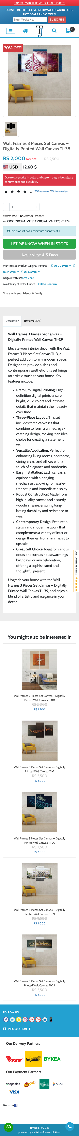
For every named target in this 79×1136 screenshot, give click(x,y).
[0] (68, 30)
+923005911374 (14, 221)
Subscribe (57, 19)
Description (12, 321)
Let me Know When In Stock (39, 243)
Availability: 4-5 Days (39, 254)
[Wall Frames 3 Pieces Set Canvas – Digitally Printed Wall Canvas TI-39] (39, 80)
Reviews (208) (32, 321)
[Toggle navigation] (10, 31)
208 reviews (41, 191)
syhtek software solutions (46, 1132)
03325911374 (32, 272)
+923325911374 (59, 221)
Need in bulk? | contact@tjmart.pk (23, 215)
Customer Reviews (76, 564)
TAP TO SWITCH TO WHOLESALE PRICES (39, 3)
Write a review (59, 191)
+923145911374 (37, 221)
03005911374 (62, 265)
